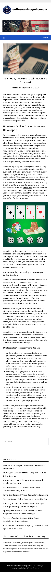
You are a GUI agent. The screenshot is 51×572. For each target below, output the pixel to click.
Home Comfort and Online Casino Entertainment (25, 495)
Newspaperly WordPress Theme (25, 568)
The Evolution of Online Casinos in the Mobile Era (25, 499)
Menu (45, 37)
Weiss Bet (27, 187)
